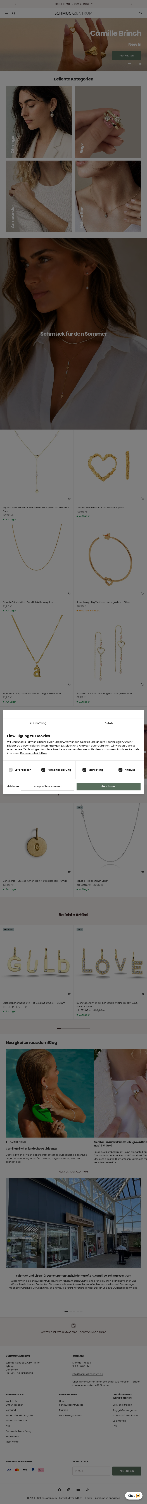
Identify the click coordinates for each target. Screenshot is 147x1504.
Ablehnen (12, 786)
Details (109, 723)
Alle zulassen (108, 786)
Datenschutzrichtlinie (33, 753)
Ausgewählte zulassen (47, 786)
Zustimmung (38, 723)
